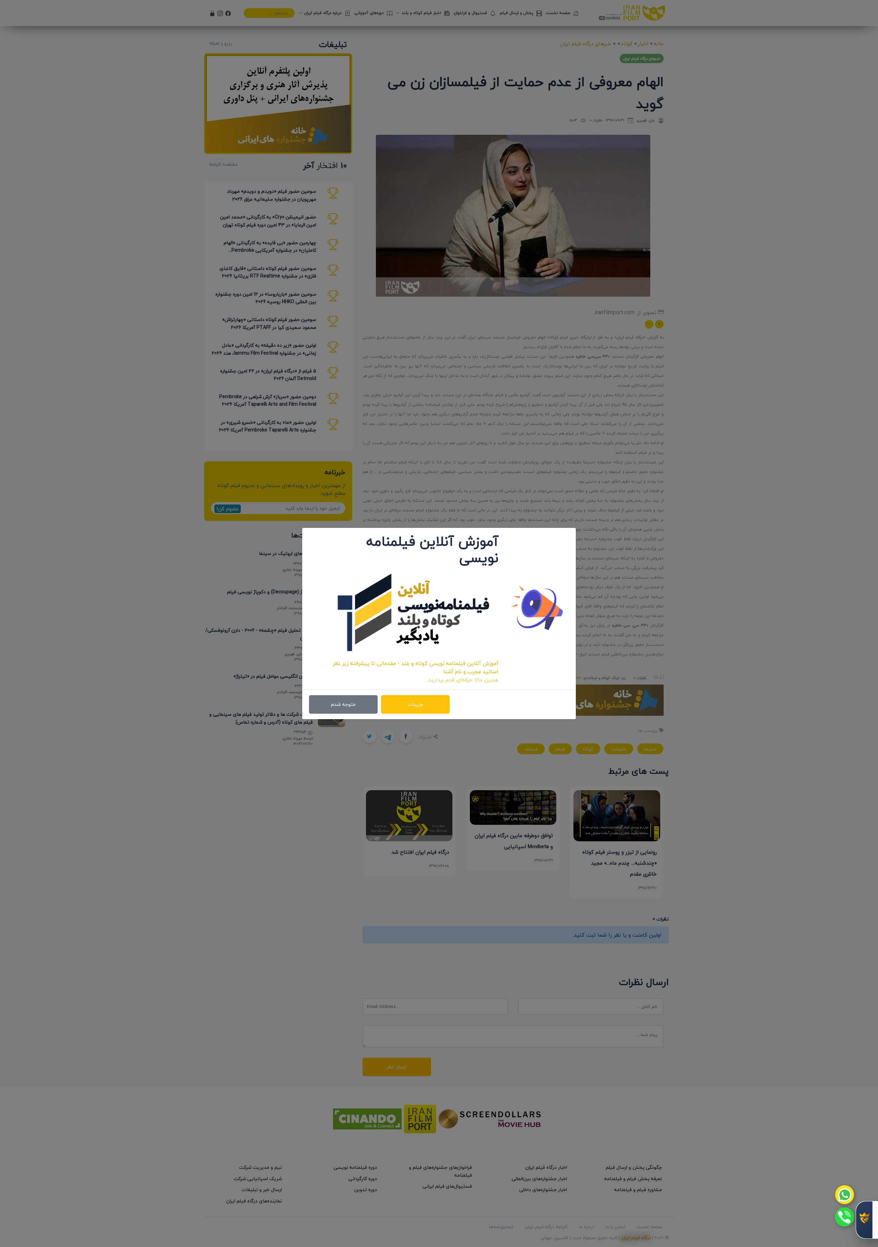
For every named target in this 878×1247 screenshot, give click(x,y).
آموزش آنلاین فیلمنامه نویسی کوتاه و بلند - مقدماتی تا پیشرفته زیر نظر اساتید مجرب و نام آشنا (415, 667)
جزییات (415, 704)
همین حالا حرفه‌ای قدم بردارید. (462, 680)
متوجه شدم (343, 704)
